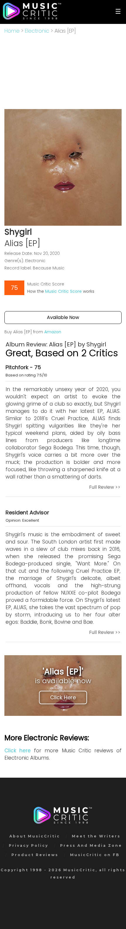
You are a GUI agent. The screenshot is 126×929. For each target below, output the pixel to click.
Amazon (52, 332)
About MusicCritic (34, 836)
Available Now (63, 317)
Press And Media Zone (91, 845)
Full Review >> (104, 487)
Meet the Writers (96, 836)
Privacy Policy (28, 845)
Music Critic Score (63, 291)
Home (12, 30)
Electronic (37, 30)
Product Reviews (34, 855)
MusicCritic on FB (95, 855)
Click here (17, 750)
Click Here (63, 697)
